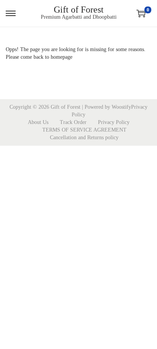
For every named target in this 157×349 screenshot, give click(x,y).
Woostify (121, 107)
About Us (38, 122)
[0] (141, 13)
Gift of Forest (79, 9)
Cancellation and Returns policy (84, 137)
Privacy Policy (114, 122)
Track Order (73, 122)
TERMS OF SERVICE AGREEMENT (84, 130)
